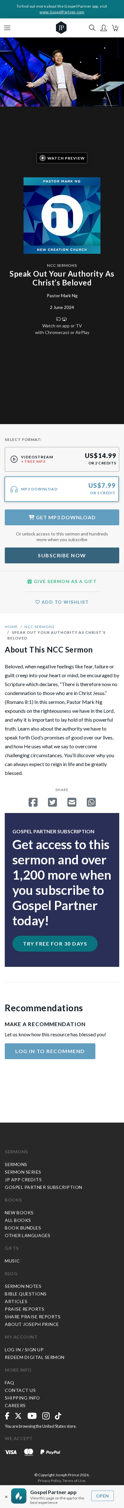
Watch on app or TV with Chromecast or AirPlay (62, 329)
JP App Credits (23, 1179)
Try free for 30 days (55, 944)
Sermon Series (23, 1172)
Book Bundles (23, 1227)
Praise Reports (24, 1309)
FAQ (9, 1382)
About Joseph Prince (32, 1324)
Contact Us (20, 1390)
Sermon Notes (23, 1286)
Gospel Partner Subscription (43, 1187)
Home (11, 626)
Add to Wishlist (64, 602)
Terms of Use (73, 1480)
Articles (16, 1301)
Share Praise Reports (32, 1316)
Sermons (16, 1151)
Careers (15, 1405)
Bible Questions (26, 1293)
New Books (19, 1212)
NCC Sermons (62, 265)
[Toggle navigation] (7, 28)
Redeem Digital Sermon (35, 1357)
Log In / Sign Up (24, 1349)
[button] (103, 28)
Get (65, 517)
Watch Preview (66, 158)
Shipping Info (22, 1397)
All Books (18, 1220)
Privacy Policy (49, 1480)
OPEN (102, 1495)
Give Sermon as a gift (64, 581)
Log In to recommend (50, 1051)
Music (12, 1260)
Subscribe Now (62, 555)
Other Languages (28, 1235)
